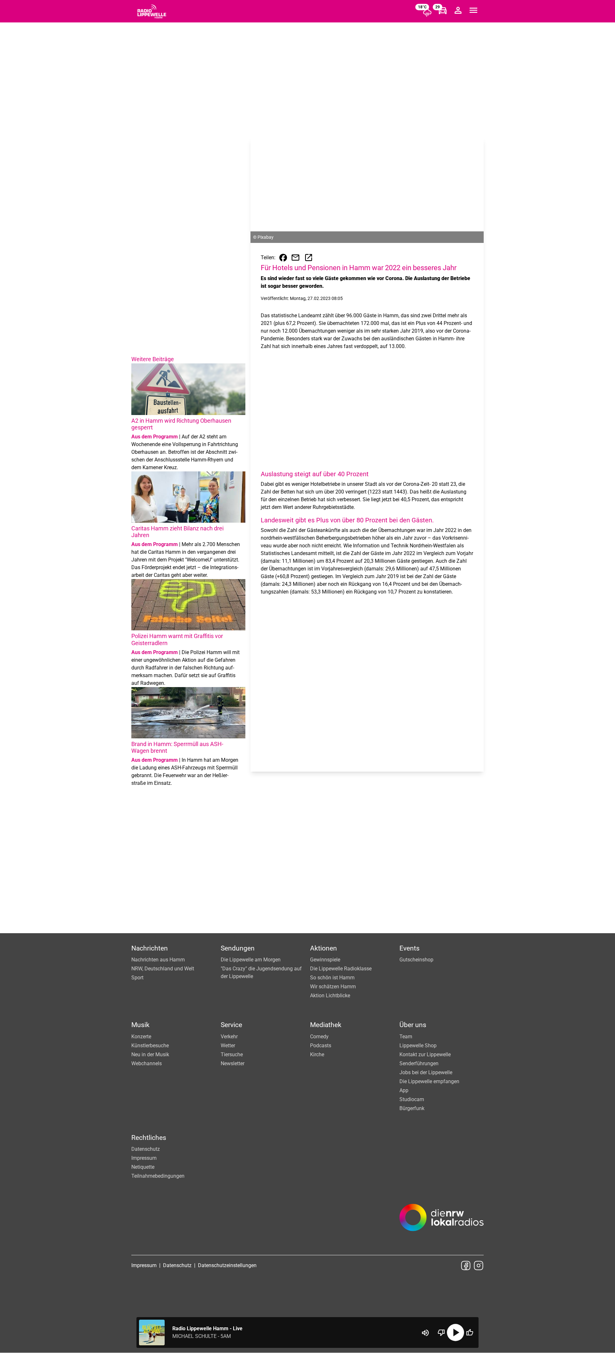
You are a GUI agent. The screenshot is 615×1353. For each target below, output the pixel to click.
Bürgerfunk (411, 1108)
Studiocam (411, 1099)
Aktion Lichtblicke (330, 995)
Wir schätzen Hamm (333, 987)
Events (409, 948)
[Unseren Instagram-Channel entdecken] (478, 1265)
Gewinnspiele (325, 960)
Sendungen (238, 948)
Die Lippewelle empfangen (429, 1081)
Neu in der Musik (150, 1054)
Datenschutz (145, 1149)
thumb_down (441, 1332)
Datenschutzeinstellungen (227, 1265)
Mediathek (325, 1025)
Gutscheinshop (416, 960)
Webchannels (146, 1063)
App (403, 1090)
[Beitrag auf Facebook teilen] (283, 257)
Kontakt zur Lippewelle (425, 1054)
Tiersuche (232, 1054)
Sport (137, 978)
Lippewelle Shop (418, 1045)
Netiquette (142, 1167)
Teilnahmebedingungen (157, 1176)
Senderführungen (419, 1063)
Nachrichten (149, 948)
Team (405, 1036)
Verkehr (229, 1036)
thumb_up (469, 1332)
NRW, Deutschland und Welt (162, 969)
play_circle (455, 1332)
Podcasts (320, 1045)
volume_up (425, 1332)
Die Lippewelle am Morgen (251, 960)
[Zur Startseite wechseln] (151, 12)
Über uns (412, 1025)
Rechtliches (148, 1137)
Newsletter (232, 1063)
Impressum (144, 1158)
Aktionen (323, 948)
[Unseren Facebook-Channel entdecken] (466, 1265)
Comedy (319, 1036)
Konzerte (141, 1036)
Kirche (317, 1054)
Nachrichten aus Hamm (158, 960)
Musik (140, 1025)
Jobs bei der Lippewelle (425, 1072)
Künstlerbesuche (150, 1045)
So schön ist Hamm (332, 978)
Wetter (228, 1045)
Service (231, 1025)
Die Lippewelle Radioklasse (341, 969)
